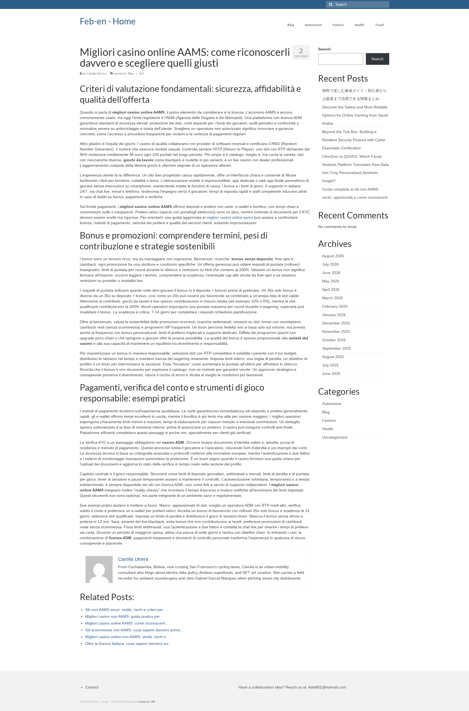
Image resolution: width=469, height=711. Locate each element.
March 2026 (332, 298)
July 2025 (330, 365)
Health (327, 429)
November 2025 (336, 331)
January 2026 (334, 315)
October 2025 (334, 340)
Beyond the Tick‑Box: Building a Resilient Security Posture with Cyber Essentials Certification (353, 140)
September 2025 (336, 348)
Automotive (331, 403)
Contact (92, 687)
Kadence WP (147, 701)
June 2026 (331, 273)
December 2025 (336, 323)
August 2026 (333, 256)
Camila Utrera (96, 73)
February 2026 (335, 306)
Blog (131, 73)
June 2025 (331, 373)
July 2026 (330, 264)
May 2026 (330, 281)
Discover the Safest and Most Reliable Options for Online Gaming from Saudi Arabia (355, 115)
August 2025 (333, 357)
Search (324, 49)
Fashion (329, 420)
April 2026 (331, 289)
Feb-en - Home (108, 21)
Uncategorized (334, 437)
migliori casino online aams (230, 217)
